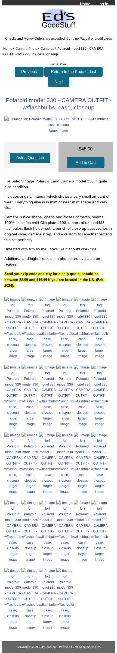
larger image (13, 353)
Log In (102, 4)
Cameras (47, 48)
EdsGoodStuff (48, 646)
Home (85, 4)
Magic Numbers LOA (88, 646)
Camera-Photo (26, 48)
